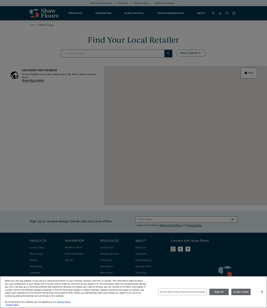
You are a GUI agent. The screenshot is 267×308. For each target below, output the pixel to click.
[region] (133, 292)
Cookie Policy (12, 305)
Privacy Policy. (64, 302)
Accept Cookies (240, 292)
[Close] (262, 291)
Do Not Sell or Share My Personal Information (182, 292)
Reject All (218, 292)
